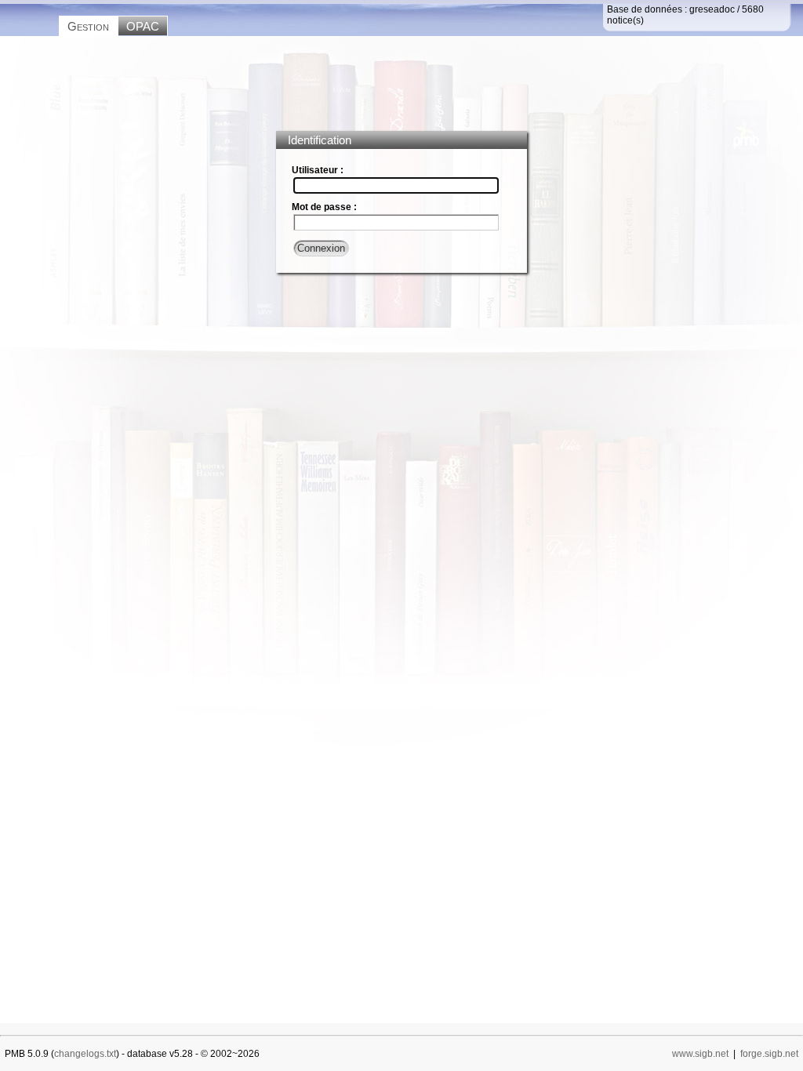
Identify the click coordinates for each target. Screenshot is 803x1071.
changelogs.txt (85, 1053)
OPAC (142, 26)
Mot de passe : (324, 206)
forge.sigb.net (769, 1053)
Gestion (88, 26)
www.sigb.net (700, 1053)
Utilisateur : (317, 170)
